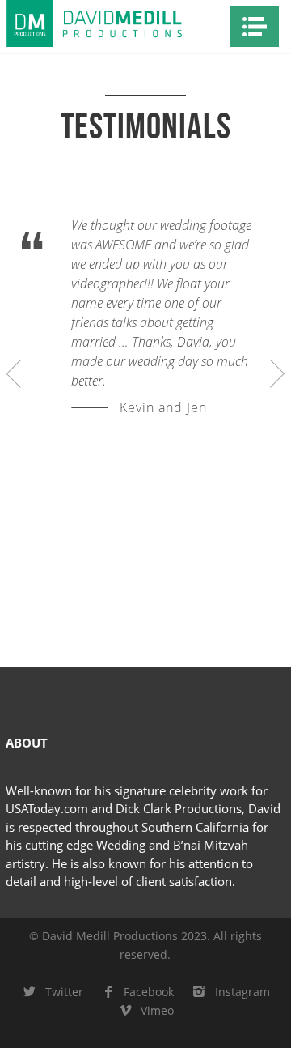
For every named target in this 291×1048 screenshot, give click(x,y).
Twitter (64, 991)
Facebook (149, 991)
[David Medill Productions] (113, 23)
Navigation (254, 26)
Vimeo (157, 1010)
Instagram (242, 991)
